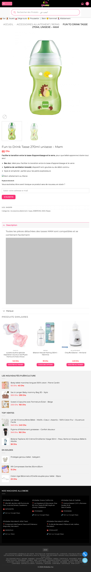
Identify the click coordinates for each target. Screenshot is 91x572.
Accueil (8, 24)
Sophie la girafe (28, 563)
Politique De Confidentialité (47, 554)
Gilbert (30, 560)
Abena (55, 559)
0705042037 (53, 530)
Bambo (24, 559)
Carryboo (16, 563)
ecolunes (25, 562)
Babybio (31, 559)
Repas (48, 211)
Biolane (48, 563)
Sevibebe (63, 562)
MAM (43, 211)
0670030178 (9, 509)
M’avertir (8, 197)
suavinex (10, 562)
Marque (10, 311)
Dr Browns (79, 562)
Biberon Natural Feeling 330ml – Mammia (45, 354)
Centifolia (63, 559)
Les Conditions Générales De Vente (19, 554)
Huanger (65, 560)
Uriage (71, 562)
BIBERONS (37, 211)
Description (11, 225)
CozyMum (40, 559)
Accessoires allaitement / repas (38, 24)
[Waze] (85, 560)
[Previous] (6, 76)
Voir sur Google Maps (12, 513)
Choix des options (45, 364)
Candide (55, 562)
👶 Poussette (33, 18)
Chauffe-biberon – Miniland (75, 353)
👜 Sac (3, 18)
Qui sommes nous (13, 559)
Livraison (63, 554)
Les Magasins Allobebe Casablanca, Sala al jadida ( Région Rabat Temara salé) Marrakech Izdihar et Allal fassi (45, 556)
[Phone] (85, 554)
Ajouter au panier (15, 364)
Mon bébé (74, 560)
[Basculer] (4, 225)
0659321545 (9, 530)
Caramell (40, 563)
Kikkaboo (73, 559)
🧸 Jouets (10, 18)
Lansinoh (48, 559)
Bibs (35, 560)
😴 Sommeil (51, 18)
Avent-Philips (11, 560)
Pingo (17, 562)
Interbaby (22, 560)
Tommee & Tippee (54, 560)
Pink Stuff (75, 563)
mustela (38, 562)
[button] (7, 3)
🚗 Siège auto (21, 18)
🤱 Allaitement (64, 18)
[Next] (84, 76)
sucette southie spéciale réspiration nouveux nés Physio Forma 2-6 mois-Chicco (15, 355)
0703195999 (67, 511)
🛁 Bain (42, 18)
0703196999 (38, 511)
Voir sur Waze (10, 534)
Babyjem (81, 559)
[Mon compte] (87, 3)
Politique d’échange (76, 554)
